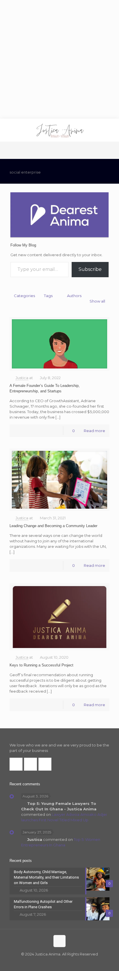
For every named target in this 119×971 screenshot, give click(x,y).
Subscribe (90, 269)
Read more (94, 430)
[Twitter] (56, 962)
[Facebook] (48, 962)
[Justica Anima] (59, 130)
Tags (48, 295)
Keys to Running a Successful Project (41, 665)
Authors (74, 295)
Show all (97, 301)
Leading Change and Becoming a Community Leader (53, 526)
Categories (24, 295)
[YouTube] (63, 962)
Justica (22, 377)
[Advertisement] (59, 59)
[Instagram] (71, 962)
